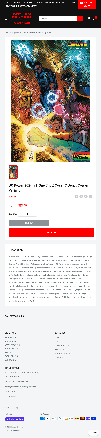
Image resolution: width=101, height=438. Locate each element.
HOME (57, 337)
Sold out (29, 223)
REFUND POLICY (62, 349)
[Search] (80, 18)
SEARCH (58, 341)
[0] (94, 18)
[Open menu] (6, 19)
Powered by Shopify (12, 430)
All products (16, 33)
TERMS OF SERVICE (63, 353)
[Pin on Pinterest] (81, 196)
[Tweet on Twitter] (86, 196)
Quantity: (13, 214)
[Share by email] (90, 196)
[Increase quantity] (34, 213)
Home (7, 33)
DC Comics (13, 196)
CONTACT (59, 357)
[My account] (89, 18)
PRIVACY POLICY (62, 345)
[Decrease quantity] (21, 213)
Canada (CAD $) (12, 408)
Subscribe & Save (88, 4)
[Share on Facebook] (76, 196)
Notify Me (51, 232)
